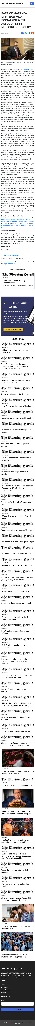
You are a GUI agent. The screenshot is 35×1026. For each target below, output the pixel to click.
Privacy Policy (5, 987)
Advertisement (5, 990)
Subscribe (17, 1009)
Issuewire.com (28, 69)
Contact (3, 992)
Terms (3, 985)
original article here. (9, 264)
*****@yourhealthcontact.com (10, 255)
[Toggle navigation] (32, 3)
